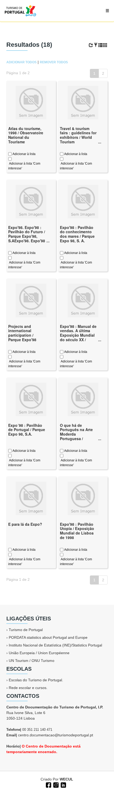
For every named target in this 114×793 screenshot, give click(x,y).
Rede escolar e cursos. (28, 688)
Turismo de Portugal (26, 630)
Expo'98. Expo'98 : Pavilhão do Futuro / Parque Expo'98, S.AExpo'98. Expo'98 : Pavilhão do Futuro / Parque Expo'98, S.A (26, 241)
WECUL (66, 779)
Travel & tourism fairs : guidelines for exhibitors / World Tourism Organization (78, 137)
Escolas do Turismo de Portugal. (36, 680)
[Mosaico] (105, 45)
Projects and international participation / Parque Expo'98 (22, 333)
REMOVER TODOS (54, 62)
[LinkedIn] (63, 784)
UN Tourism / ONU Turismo (31, 660)
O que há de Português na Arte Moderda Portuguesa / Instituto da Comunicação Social (78, 436)
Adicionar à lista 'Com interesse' (24, 166)
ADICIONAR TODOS (21, 62)
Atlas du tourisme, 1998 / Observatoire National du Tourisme (25, 135)
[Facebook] (48, 784)
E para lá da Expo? (25, 524)
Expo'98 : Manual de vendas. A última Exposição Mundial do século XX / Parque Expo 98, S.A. (79, 335)
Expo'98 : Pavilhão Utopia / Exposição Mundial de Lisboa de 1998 (77, 530)
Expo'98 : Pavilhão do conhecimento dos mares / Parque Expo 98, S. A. (77, 234)
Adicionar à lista (24, 154)
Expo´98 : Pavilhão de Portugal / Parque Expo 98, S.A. (26, 430)
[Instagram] (55, 784)
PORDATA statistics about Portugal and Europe (48, 637)
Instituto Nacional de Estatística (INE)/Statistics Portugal (55, 645)
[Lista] (100, 45)
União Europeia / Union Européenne (39, 653)
